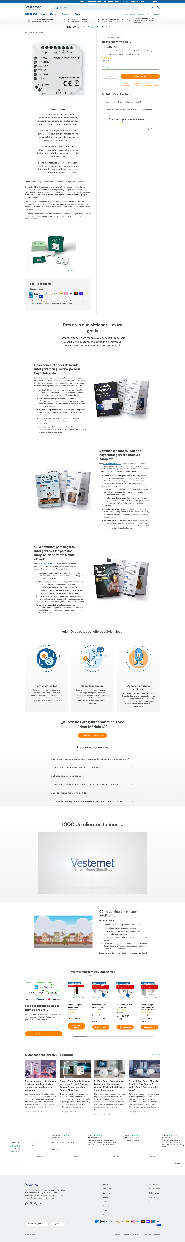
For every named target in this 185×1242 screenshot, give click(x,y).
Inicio (26, 32)
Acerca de (130, 14)
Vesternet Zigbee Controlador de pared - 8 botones (148, 1007)
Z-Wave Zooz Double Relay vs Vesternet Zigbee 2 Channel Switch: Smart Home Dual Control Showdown (75, 1086)
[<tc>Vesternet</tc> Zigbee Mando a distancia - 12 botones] (76, 990)
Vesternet (33, 1234)
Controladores (108, 1201)
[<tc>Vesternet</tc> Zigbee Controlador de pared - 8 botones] (149, 990)
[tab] (30, 181)
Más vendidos (154, 1189)
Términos (117, 1234)
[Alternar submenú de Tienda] (47, 14)
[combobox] (95, 7)
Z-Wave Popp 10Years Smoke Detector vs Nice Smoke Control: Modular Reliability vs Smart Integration (109, 1086)
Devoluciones (108, 1206)
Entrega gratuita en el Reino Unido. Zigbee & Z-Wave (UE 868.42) (104, 2)
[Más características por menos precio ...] (44, 990)
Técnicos (65, 14)
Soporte (156, 14)
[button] (158, 7)
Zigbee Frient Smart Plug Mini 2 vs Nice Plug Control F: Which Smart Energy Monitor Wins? (144, 1086)
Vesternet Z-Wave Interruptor (124, 1006)
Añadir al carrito (140, 76)
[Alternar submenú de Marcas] (58, 14)
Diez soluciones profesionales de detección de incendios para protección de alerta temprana (40, 1086)
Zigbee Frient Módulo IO (37, 32)
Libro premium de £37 (46, 378)
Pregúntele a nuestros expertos (92, 735)
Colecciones (154, 1193)
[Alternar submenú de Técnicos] (71, 14)
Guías (105, 1210)
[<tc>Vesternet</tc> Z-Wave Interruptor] (125, 990)
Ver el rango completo (44, 1034)
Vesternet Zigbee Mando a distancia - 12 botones (76, 1007)
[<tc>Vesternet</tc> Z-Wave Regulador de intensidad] (101, 990)
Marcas (53, 14)
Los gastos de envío (123, 51)
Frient (104, 38)
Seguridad (136, 1234)
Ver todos (92, 975)
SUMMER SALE (31, 14)
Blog (149, 14)
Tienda (42, 14)
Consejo (140, 14)
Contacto (106, 1193)
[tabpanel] (58, 229)
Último (77, 14)
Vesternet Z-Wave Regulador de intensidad (100, 1007)
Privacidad (126, 1234)
